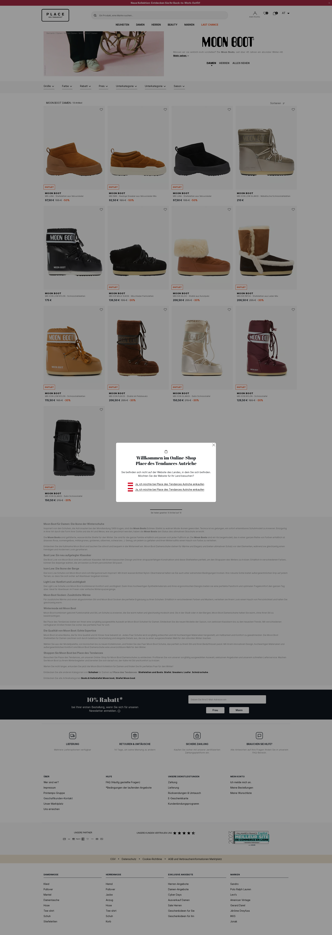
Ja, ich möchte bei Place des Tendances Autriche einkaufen (169, 484)
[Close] (213, 445)
